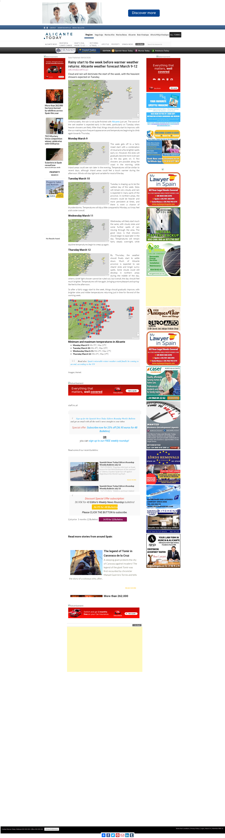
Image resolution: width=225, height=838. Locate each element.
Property (115, 44)
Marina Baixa (121, 34)
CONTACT (53, 28)
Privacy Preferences (52, 829)
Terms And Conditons (182, 828)
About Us (208, 828)
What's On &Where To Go (79, 44)
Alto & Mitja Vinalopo (159, 34)
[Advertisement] (104, 649)
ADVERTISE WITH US (64, 28)
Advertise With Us (217, 828)
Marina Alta (109, 34)
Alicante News (51, 44)
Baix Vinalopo (143, 34)
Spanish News (127, 44)
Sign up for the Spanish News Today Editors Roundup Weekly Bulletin (105, 418)
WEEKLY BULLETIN (78, 28)
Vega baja (99, 34)
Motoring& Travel (94, 44)
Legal (202, 828)
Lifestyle (105, 44)
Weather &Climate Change (65, 44)
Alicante (132, 34)
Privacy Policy (194, 828)
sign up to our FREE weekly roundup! (109, 440)
